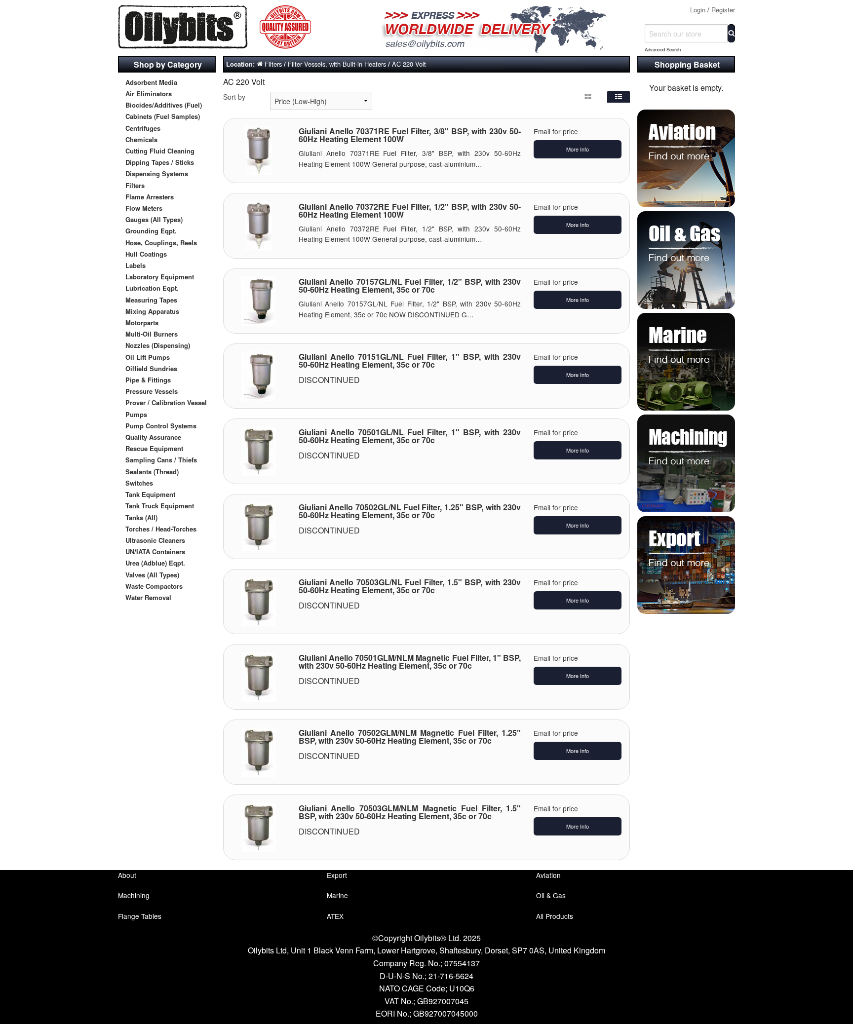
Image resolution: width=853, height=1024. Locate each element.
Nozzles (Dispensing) (157, 345)
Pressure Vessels (151, 391)
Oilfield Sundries (151, 368)
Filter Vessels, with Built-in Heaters (337, 64)
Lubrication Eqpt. (152, 288)
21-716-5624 (450, 976)
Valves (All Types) (152, 574)
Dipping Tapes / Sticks (159, 162)
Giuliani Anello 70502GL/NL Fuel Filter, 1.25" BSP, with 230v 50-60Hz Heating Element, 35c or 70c (410, 511)
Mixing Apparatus (152, 311)
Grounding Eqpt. (151, 230)
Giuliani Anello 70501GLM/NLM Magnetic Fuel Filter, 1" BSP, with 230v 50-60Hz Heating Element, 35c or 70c (410, 661)
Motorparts (141, 322)
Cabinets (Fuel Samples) (162, 116)
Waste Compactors (154, 586)
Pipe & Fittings (148, 379)
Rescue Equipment (154, 448)
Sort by (234, 97)
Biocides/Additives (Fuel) (163, 105)
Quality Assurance (153, 437)
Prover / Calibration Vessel (166, 402)
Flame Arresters (149, 196)
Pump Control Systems (160, 425)
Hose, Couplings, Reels (161, 242)
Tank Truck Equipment (159, 505)
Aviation (548, 875)
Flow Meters (143, 208)
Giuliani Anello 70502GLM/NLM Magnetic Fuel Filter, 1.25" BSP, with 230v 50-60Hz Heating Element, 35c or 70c (410, 736)
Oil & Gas (551, 895)
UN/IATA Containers (155, 551)
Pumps (136, 414)
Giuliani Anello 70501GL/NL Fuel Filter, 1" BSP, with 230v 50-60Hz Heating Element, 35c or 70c (410, 436)
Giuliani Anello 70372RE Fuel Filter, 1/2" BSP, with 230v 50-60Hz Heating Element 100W (410, 210)
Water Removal (148, 597)
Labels (135, 265)
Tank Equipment (150, 494)
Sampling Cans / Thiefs (161, 459)
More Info (577, 149)
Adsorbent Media (151, 82)
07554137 (462, 963)
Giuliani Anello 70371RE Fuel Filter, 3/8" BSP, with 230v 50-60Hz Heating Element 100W (410, 135)
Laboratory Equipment (159, 276)
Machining (134, 895)
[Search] (731, 33)
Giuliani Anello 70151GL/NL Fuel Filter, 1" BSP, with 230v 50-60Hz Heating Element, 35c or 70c (410, 360)
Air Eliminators (148, 93)
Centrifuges (142, 128)
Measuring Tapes (151, 299)
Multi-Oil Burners (151, 334)
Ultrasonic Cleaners (155, 540)
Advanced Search (663, 49)
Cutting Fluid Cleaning (159, 150)
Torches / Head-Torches (160, 528)
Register (723, 9)
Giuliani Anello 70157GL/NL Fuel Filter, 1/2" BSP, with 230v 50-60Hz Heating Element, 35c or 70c (410, 285)
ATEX (335, 916)
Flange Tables (139, 916)
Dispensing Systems (156, 173)
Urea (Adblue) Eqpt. (155, 563)
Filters (135, 185)
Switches (139, 483)
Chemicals (141, 139)
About (127, 875)
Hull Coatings (146, 254)
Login (697, 9)
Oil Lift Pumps (147, 357)
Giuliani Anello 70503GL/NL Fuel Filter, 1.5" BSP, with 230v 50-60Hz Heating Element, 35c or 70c (410, 586)
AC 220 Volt (409, 64)
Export (337, 875)
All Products (554, 916)
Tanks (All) (141, 517)
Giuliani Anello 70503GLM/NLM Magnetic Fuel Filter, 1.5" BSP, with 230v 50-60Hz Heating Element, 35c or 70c (410, 812)
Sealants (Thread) (152, 471)
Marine (337, 895)
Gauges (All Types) (154, 219)
